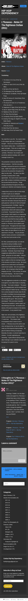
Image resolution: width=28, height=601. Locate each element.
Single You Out (7, 546)
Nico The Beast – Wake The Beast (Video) (14, 475)
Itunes (8, 71)
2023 (6, 515)
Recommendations (8, 544)
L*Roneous (8, 61)
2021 (6, 510)
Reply (7, 417)
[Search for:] (26, 1)
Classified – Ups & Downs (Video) (13, 469)
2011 (6, 500)
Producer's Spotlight (10, 541)
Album (7, 527)
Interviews (6, 539)
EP (6, 529)
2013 (6, 505)
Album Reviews (14, 19)
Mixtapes (7, 532)
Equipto (21, 123)
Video (6, 537)
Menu (24, 6)
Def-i (7, 389)
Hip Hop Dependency (9, 12)
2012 (6, 502)
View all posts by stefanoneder (11, 370)
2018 (6, 507)
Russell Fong (9, 359)
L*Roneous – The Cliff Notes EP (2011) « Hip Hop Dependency (15, 430)
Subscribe (8, 586)
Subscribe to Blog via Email (12, 570)
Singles (7, 534)
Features (5, 524)
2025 (6, 520)
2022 (6, 512)
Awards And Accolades (9, 498)
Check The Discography (10, 522)
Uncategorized (7, 549)
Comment (22, 460)
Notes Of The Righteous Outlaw (15, 66)
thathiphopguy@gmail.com (10, 561)
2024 (6, 517)
